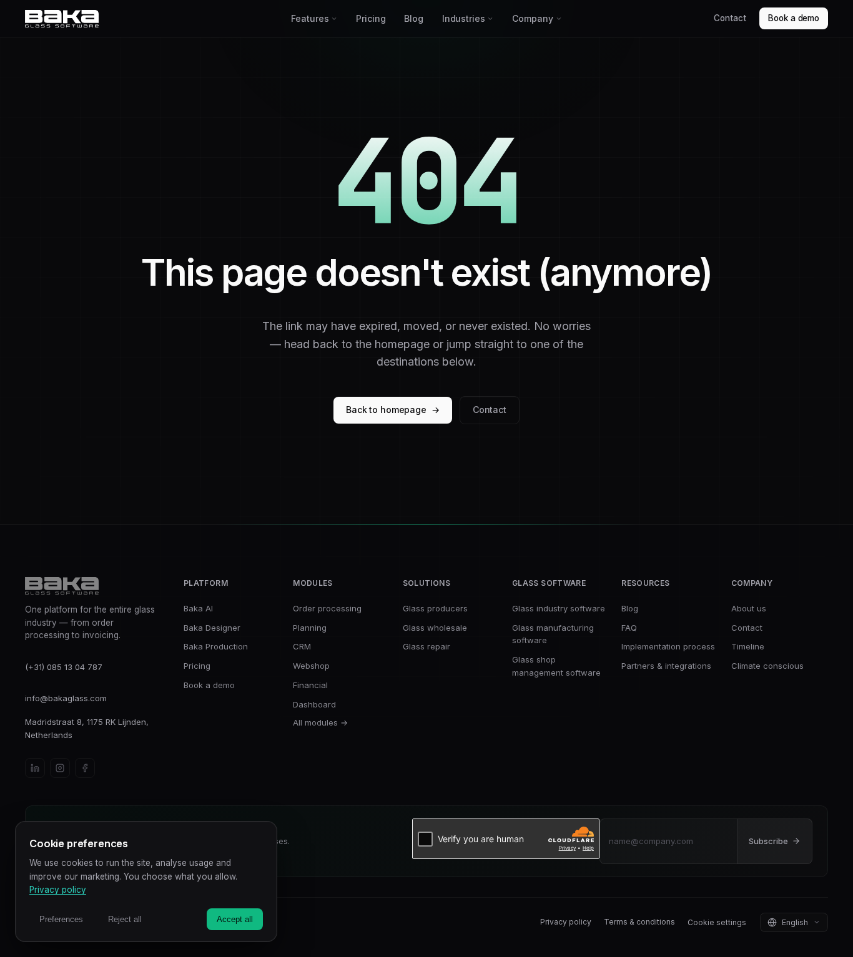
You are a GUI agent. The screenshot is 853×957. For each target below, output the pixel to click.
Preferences (61, 919)
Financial (310, 685)
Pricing (370, 18)
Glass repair (426, 646)
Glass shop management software (556, 666)
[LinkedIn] (35, 768)
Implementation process (668, 646)
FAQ (629, 628)
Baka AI (198, 608)
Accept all (235, 919)
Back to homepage (393, 409)
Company (532, 18)
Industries (463, 18)
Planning (310, 628)
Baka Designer (212, 628)
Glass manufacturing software (553, 634)
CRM (302, 646)
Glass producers (435, 608)
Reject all (125, 919)
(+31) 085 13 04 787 (63, 667)
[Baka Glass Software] (153, 18)
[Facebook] (85, 768)
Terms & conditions (639, 921)
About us (748, 608)
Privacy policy (565, 921)
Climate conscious (767, 666)
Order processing (327, 608)
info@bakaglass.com (66, 698)
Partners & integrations (666, 666)
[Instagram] (60, 768)
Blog (413, 18)
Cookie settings (717, 922)
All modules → (320, 722)
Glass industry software (558, 608)
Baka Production (216, 646)
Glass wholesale (435, 628)
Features (309, 18)
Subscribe (768, 841)
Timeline (747, 646)
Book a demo (793, 18)
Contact (730, 18)
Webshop (311, 666)
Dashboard (314, 704)
